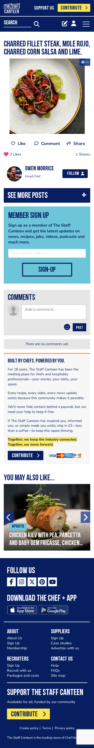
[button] (47, 196)
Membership (17, 648)
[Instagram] (21, 581)
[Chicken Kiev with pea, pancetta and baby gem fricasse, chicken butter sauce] (47, 517)
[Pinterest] (42, 581)
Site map (58, 675)
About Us (14, 638)
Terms (46, 728)
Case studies (61, 643)
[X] (32, 581)
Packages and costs (23, 675)
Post (79, 328)
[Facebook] (11, 581)
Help (55, 665)
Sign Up (13, 643)
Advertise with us (65, 648)
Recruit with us (19, 670)
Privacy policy (65, 728)
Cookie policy (29, 728)
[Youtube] (52, 581)
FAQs (55, 670)
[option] (47, 96)
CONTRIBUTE (71, 8)
